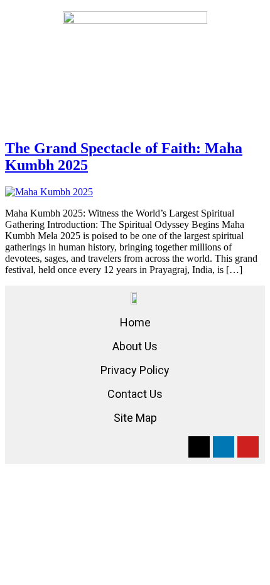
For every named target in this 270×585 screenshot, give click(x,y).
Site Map (135, 417)
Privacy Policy (135, 370)
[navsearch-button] (135, 48)
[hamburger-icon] (28, 46)
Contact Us (135, 393)
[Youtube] (248, 447)
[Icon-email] (199, 447)
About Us (135, 346)
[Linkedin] (223, 447)
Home (135, 322)
